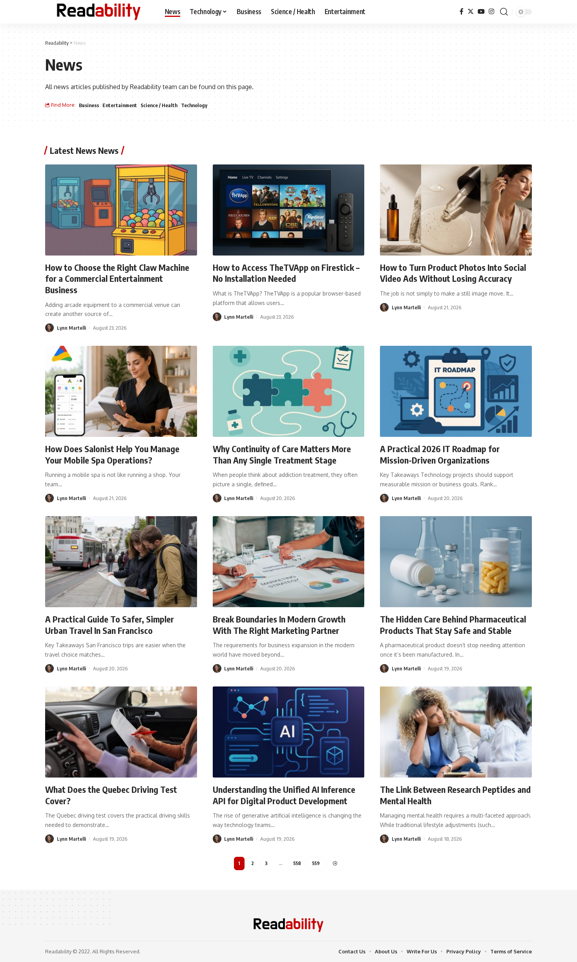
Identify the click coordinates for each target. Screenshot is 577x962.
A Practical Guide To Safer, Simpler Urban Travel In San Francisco (109, 624)
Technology (194, 105)
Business (89, 105)
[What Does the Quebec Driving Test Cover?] (121, 732)
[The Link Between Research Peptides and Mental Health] (456, 732)
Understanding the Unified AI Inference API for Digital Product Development (284, 795)
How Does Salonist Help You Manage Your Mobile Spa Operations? (112, 454)
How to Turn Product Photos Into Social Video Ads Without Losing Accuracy (453, 273)
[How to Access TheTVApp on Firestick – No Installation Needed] (289, 210)
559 (316, 863)
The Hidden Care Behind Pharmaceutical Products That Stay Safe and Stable (453, 624)
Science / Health (159, 105)
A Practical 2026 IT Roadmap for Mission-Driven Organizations (440, 454)
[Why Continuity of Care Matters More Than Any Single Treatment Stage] (289, 391)
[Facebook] (462, 11)
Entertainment (119, 105)
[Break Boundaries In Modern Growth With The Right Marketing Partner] (289, 561)
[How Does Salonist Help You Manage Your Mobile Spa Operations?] (121, 391)
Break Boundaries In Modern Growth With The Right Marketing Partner (279, 624)
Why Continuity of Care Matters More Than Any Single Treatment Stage (282, 454)
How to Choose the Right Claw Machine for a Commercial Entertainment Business (117, 278)
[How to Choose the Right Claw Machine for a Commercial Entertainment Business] (121, 210)
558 (297, 863)
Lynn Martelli (71, 328)
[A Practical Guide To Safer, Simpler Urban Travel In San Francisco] (121, 561)
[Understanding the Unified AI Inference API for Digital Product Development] (289, 732)
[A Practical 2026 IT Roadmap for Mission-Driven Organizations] (456, 391)
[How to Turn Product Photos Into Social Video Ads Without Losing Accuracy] (456, 210)
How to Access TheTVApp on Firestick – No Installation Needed (286, 273)
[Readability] (98, 12)
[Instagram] (491, 11)
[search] (504, 11)
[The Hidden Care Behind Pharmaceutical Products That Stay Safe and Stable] (456, 561)
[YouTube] (481, 11)
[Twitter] (471, 11)
